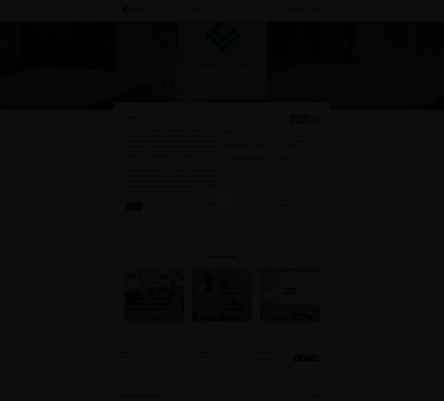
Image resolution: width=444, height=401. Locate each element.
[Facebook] (304, 119)
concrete (163, 224)
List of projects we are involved (217, 367)
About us (211, 10)
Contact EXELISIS (295, 10)
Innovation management (160, 362)
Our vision (127, 372)
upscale (234, 234)
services (210, 234)
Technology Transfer (158, 372)
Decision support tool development (219, 357)
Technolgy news (228, 60)
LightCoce (250, 158)
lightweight (253, 224)
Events (316, 10)
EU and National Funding (212, 362)
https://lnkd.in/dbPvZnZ (281, 158)
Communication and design (162, 377)
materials (282, 224)
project (307, 224)
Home (196, 10)
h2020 (202, 224)
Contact (126, 377)
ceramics (138, 224)
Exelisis (125, 362)
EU (184, 224)
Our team (127, 367)
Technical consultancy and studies (166, 367)
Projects (255, 10)
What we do (233, 10)
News (272, 10)
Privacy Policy (315, 395)
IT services (204, 372)
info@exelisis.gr (263, 359)
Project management (158, 357)
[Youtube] (316, 358)
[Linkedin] (294, 119)
